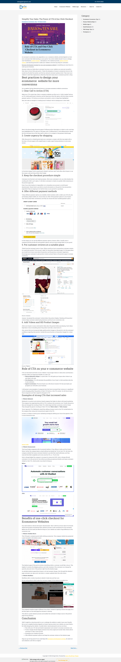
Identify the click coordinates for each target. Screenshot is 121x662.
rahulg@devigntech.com (24, 1)
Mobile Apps (75, 6)
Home (55, 6)
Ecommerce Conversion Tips (29, 21)
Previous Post (23, 648)
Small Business (87, 27)
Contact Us (98, 6)
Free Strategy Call (63, 660)
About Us (91, 6)
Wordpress (86, 32)
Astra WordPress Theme (71, 656)
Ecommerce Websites (64, 6)
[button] (86, 6)
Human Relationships (89, 21)
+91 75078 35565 (99, 1)
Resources (83, 6)
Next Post (74, 648)
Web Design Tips (87, 29)
